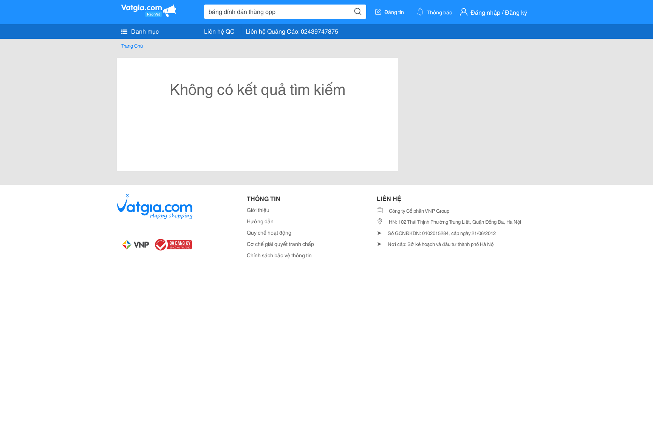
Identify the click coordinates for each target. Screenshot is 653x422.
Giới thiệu (258, 209)
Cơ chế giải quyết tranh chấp (280, 243)
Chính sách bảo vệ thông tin (279, 255)
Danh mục (144, 30)
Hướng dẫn (260, 221)
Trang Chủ (132, 45)
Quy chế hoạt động (269, 232)
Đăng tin (394, 11)
